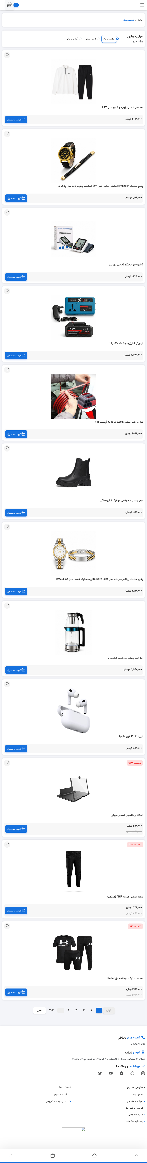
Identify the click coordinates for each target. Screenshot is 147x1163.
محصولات (128, 20)
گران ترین (72, 39)
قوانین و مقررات (134, 1108)
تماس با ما (137, 1094)
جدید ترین (109, 39)
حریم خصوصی (135, 1114)
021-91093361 (138, 1044)
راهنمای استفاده (134, 1121)
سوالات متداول (135, 1101)
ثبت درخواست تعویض (58, 1101)
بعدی (39, 1010)
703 (51, 1010)
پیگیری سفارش (61, 1094)
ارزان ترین (90, 39)
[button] (9, 5)
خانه (140, 20)
